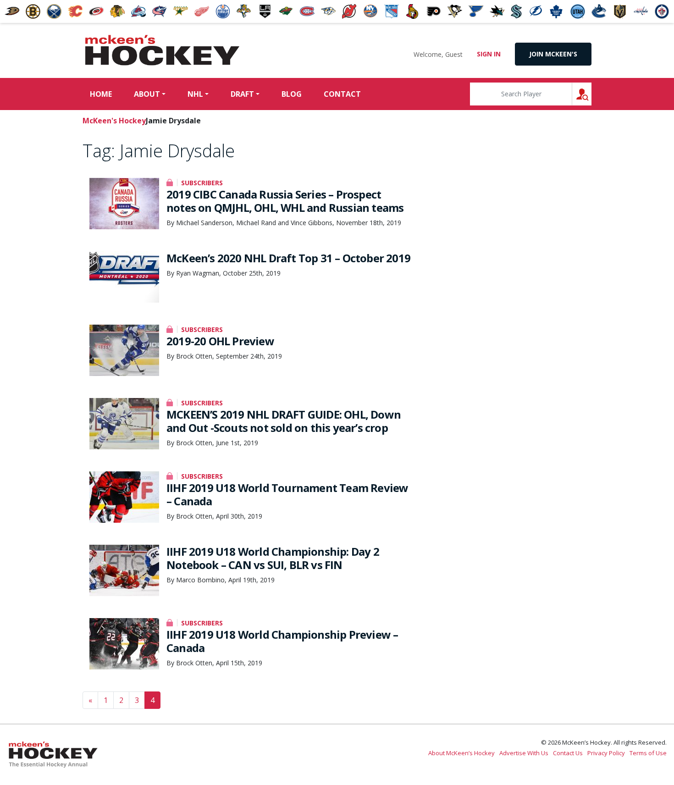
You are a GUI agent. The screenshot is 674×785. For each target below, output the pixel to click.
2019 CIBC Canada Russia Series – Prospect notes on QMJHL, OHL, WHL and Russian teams (284, 201)
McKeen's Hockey (162, 50)
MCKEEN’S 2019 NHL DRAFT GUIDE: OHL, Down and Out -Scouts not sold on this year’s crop (283, 421)
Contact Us (568, 753)
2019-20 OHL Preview (220, 340)
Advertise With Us (523, 753)
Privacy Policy (606, 753)
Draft (242, 94)
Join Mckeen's (553, 54)
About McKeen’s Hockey (461, 753)
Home (101, 94)
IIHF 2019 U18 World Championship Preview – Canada (282, 641)
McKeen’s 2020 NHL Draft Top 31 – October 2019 (288, 257)
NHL (195, 94)
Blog (292, 94)
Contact (342, 94)
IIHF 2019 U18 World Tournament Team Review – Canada (287, 494)
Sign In (489, 54)
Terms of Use (648, 753)
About (147, 94)
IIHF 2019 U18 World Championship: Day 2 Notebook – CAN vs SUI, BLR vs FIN (272, 558)
